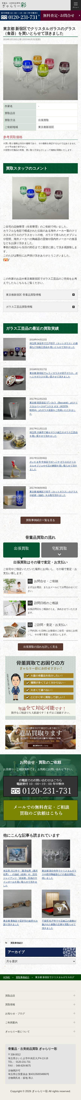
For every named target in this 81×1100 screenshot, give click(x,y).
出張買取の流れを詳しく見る (40, 646)
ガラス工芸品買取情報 (19, 306)
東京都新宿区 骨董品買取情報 (23, 294)
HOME (6, 977)
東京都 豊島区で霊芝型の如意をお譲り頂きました (20, 923)
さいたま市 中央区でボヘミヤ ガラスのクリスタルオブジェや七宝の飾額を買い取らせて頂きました (53, 466)
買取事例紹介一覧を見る (40, 520)
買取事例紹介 (17, 943)
